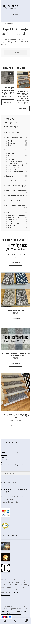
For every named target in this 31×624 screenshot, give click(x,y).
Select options (8, 102)
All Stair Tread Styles (14, 133)
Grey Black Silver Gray (14, 186)
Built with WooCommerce (11, 614)
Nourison (11, 143)
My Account (5, 621)
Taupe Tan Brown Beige (15, 195)
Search (15, 621)
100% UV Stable (13, 217)
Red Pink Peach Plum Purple (16, 191)
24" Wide (11, 153)
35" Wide (11, 159)
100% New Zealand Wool (17, 215)
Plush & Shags (13, 223)
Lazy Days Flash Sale (16, 165)
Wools (10, 227)
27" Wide (11, 155)
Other (10, 221)
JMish (10, 141)
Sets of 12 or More (15, 167)
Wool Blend (12, 225)
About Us (4, 460)
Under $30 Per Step (13, 200)
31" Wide (11, 157)
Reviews (4, 455)
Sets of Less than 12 (15, 171)
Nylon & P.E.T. (13, 219)
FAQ (3, 457)
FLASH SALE (10, 150)
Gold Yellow (10, 176)
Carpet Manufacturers (14, 138)
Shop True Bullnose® (9, 452)
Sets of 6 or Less (14, 169)
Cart (24, 619)
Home (4, 23)
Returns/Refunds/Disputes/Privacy (14, 465)
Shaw (10, 145)
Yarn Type (9, 212)
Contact (4, 462)
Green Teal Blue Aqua (14, 181)
